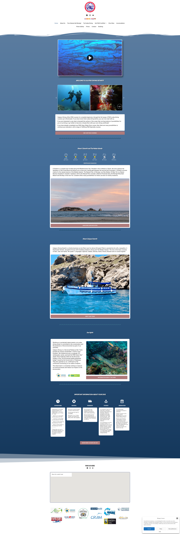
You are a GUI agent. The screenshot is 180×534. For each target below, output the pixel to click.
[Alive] (57, 511)
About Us (62, 23)
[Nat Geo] (110, 522)
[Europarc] (70, 511)
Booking (100, 26)
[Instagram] (90, 15)
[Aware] (110, 512)
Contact (94, 26)
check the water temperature (90, 163)
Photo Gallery (80, 26)
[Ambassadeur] (123, 510)
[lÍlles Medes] (123, 519)
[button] (177, 518)
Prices (88, 26)
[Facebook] (86, 15)
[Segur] (97, 509)
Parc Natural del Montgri (74, 23)
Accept (149, 528)
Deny (161, 528)
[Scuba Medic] (70, 518)
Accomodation (120, 23)
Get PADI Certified (100, 23)
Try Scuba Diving (88, 23)
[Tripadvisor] (93, 15)
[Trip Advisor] (83, 514)
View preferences (172, 528)
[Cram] (97, 516)
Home (56, 23)
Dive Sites (111, 23)
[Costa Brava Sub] (57, 520)
